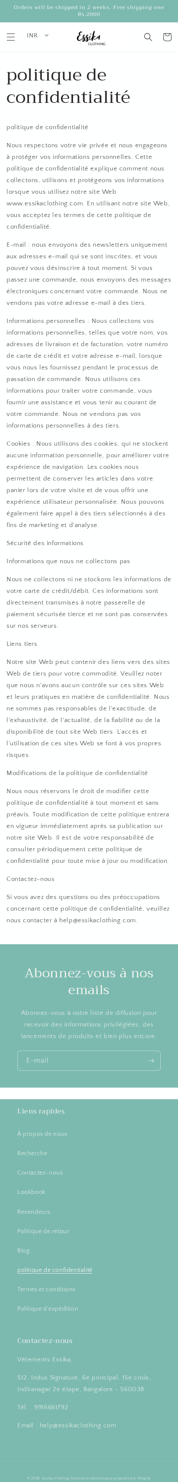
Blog (23, 1250)
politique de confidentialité (54, 1270)
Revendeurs (34, 1212)
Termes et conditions (46, 1289)
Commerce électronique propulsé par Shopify (110, 1478)
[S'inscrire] (150, 1061)
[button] (10, 37)
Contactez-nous (40, 1172)
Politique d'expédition (47, 1308)
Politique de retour (43, 1231)
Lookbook (31, 1192)
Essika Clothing (56, 1478)
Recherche (32, 1153)
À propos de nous (42, 1134)
